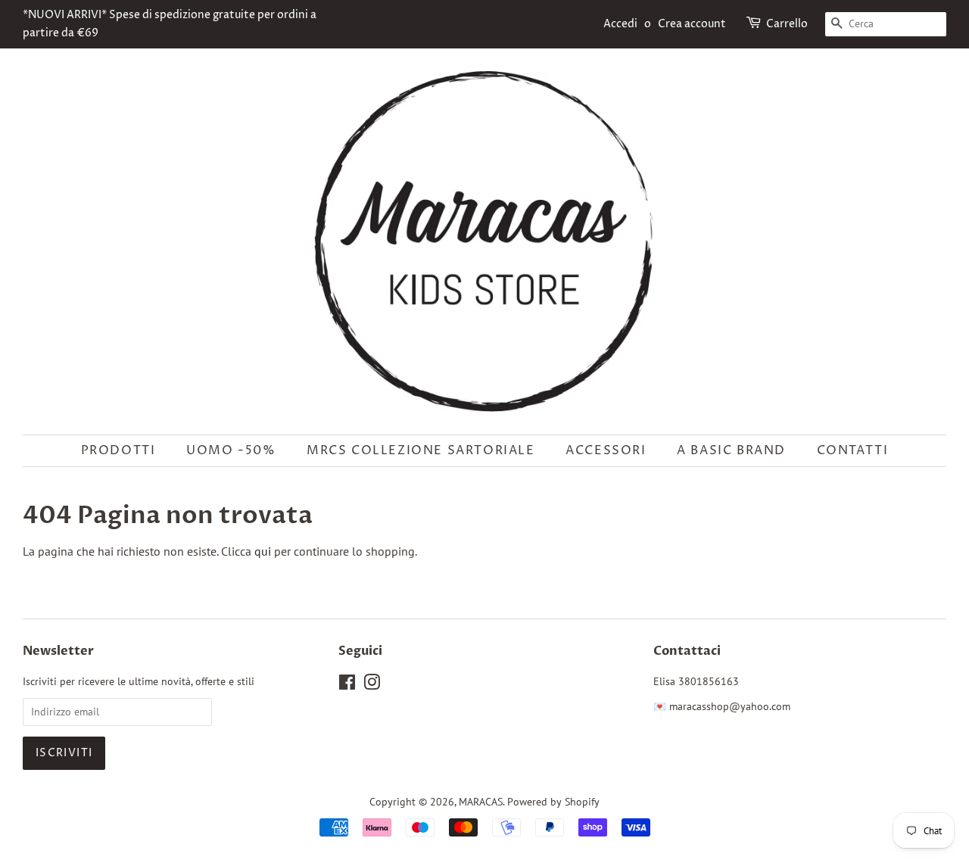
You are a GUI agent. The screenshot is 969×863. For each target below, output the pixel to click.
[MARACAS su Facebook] (347, 685)
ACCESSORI (606, 450)
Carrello (787, 24)
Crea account (692, 24)
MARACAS (481, 801)
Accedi (620, 24)
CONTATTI (853, 450)
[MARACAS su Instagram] (371, 685)
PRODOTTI (118, 450)
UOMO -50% (231, 450)
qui (262, 551)
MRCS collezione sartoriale (421, 450)
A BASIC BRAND (731, 450)
